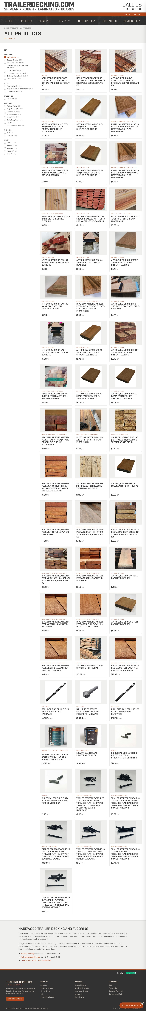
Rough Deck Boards (82, 988)
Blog (110, 985)
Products (26, 20)
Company (64, 20)
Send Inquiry (132, 20)
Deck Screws (79, 997)
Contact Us (110, 20)
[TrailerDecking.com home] (39, 6)
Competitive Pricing (47, 997)
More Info (45, 20)
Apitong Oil (78, 994)
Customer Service (47, 988)
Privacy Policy (117, 1008)
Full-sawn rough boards (30, 957)
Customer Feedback (116, 991)
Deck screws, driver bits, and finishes (36, 960)
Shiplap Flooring (80, 985)
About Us (44, 985)
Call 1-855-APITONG (15, 999)
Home (9, 20)
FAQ (42, 994)
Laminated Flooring (81, 991)
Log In (127, 14)
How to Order (45, 991)
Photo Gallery (86, 20)
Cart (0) (136, 14)
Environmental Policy (116, 994)
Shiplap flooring (27, 953)
